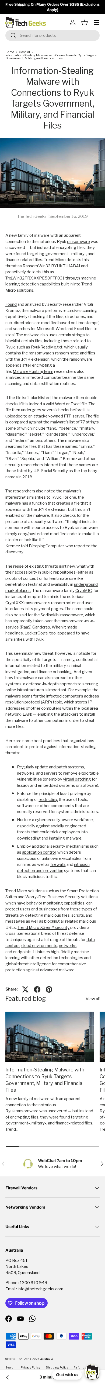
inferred (51, 464)
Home (9, 52)
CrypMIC (83, 590)
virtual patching (77, 779)
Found (11, 304)
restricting (48, 799)
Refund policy (83, 1367)
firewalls (58, 864)
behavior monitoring (44, 903)
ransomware (78, 241)
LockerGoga (36, 633)
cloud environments (39, 945)
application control (39, 852)
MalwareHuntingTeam (33, 371)
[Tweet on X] (25, 989)
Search (10, 1367)
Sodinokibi (50, 615)
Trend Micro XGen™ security (43, 927)
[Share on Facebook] (37, 989)
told (24, 546)
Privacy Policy (30, 1367)
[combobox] (52, 35)
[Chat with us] (92, 1372)
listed (22, 470)
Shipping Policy (57, 1367)
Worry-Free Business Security (52, 896)
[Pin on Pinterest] (49, 989)
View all (93, 998)
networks (67, 945)
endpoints (22, 951)
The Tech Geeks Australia (35, 1359)
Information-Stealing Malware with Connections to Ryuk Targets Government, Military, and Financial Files (51, 57)
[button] (84, 22)
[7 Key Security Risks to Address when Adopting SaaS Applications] (7, 1377)
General (24, 52)
